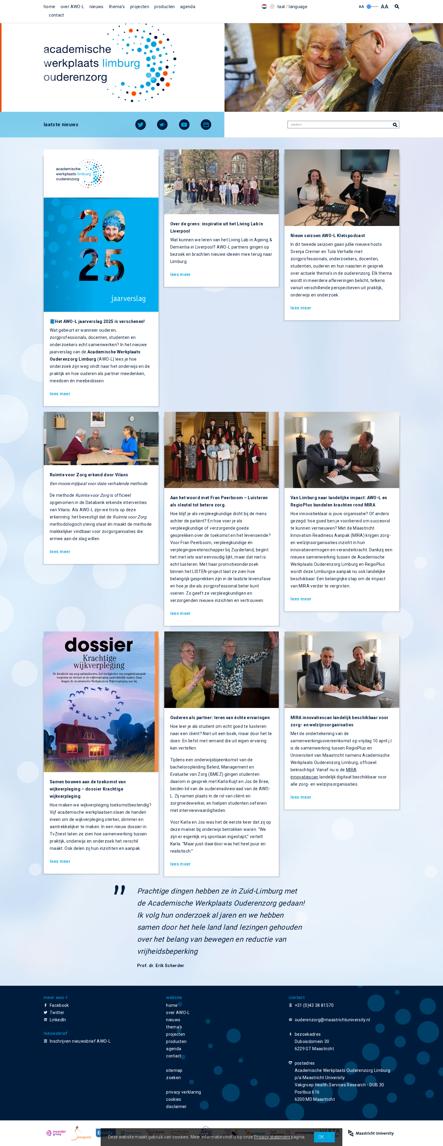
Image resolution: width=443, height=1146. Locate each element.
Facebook (59, 1005)
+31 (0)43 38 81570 (314, 1005)
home (49, 6)
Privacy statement (272, 1137)
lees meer (60, 393)
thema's (117, 6)
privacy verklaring (183, 1092)
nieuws (97, 6)
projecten (139, 6)
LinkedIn (58, 1019)
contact (56, 15)
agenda (187, 6)
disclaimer (176, 1106)
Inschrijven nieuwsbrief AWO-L (80, 1041)
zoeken (173, 1077)
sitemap (174, 1070)
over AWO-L (72, 6)
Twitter (57, 1012)
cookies (173, 1099)
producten (164, 6)
